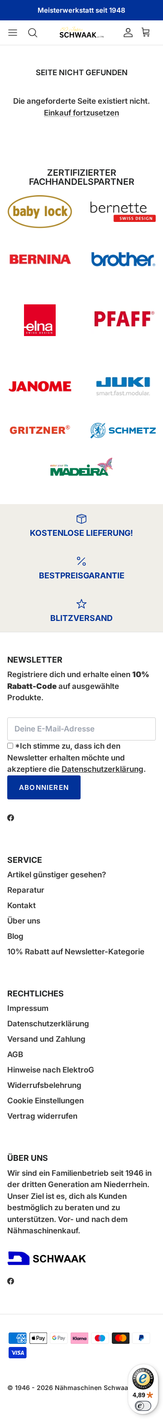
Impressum (27, 1008)
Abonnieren (44, 787)
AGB (15, 1054)
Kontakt (21, 905)
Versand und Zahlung (46, 1039)
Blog (15, 936)
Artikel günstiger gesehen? (56, 874)
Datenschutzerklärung (103, 769)
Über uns (23, 920)
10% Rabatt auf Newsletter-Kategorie (75, 951)
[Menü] (17, 33)
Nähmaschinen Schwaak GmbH (104, 1387)
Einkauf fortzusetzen (81, 112)
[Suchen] (37, 33)
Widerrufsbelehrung (44, 1085)
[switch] (143, 1406)
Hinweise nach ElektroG (50, 1069)
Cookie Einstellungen (45, 1100)
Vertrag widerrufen (42, 1116)
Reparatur (25, 890)
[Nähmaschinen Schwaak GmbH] (81, 32)
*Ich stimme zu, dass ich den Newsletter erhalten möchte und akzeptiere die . (76, 757)
